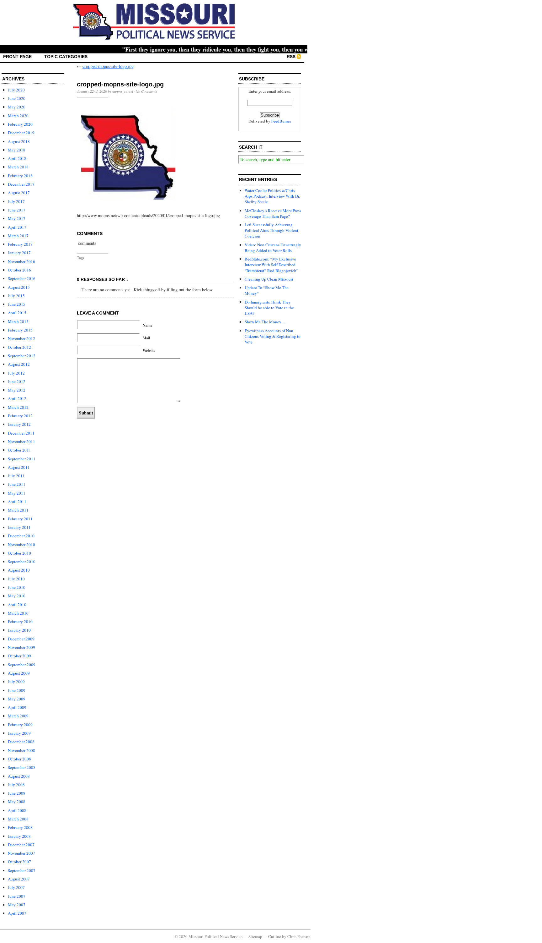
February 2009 (20, 724)
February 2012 (20, 416)
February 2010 (20, 621)
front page (17, 56)
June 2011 (16, 484)
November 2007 (21, 853)
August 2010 (19, 570)
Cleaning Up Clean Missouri (269, 279)
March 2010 (18, 613)
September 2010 (21, 561)
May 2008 (16, 801)
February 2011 (20, 519)
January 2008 (19, 836)
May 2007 (16, 904)
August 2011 (19, 467)
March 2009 (18, 716)
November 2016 (21, 261)
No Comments (146, 91)
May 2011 (16, 493)
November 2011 (21, 441)
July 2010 (16, 579)
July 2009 (16, 681)
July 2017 (16, 201)
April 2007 (17, 913)
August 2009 (19, 673)
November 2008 (21, 750)
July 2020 (16, 90)
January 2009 (19, 733)
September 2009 (21, 664)
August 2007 (19, 879)
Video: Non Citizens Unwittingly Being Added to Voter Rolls (273, 247)
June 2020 (16, 98)
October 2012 (19, 347)
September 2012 (21, 356)
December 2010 (21, 536)
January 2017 (19, 252)
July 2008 (16, 784)
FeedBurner (281, 121)
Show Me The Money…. (265, 322)
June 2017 (16, 210)
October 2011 (19, 450)
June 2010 (16, 587)
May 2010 (16, 596)
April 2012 (17, 398)
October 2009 (19, 656)
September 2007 (21, 870)
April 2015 (17, 312)
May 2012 (16, 390)
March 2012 (18, 407)
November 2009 (21, 647)
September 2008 (21, 767)
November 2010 (21, 544)
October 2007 (19, 861)
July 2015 (16, 296)
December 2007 (21, 844)
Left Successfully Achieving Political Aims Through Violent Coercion (271, 230)
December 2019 (21, 132)
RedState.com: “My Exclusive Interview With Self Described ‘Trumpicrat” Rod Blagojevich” (271, 264)
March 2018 (18, 167)
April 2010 (17, 604)
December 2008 (21, 741)
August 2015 (19, 287)
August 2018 (19, 141)
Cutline (274, 936)
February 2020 (20, 124)
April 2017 (17, 227)
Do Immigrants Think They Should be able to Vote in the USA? (269, 307)
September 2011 (21, 459)
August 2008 (19, 776)
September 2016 (21, 278)
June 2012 (16, 381)
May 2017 (16, 218)
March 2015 (18, 321)
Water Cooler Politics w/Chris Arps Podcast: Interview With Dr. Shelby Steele (272, 196)
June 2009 (16, 690)
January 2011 (19, 527)
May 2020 (16, 107)
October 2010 (19, 553)
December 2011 (21, 433)
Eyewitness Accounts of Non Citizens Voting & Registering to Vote (272, 336)
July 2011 (16, 476)
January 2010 (19, 630)
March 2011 (18, 510)
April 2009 (17, 707)
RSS (291, 56)
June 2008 (16, 793)
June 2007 (16, 896)
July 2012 (16, 373)
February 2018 (20, 175)
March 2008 (18, 819)
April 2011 (17, 501)
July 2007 (16, 887)
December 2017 (21, 184)
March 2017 (18, 235)
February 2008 (20, 827)
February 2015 (20, 330)
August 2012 (19, 364)
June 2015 (16, 304)
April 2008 (17, 810)
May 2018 (16, 150)
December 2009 (21, 639)
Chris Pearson (299, 936)
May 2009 (16, 699)
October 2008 (19, 759)
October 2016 (19, 270)
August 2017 (19, 192)
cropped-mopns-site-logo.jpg (108, 66)
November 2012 (21, 338)
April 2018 (17, 158)
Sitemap (255, 936)
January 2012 (19, 424)
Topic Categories (66, 56)
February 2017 (20, 244)
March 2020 (18, 115)
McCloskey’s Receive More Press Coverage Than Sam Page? (273, 213)
